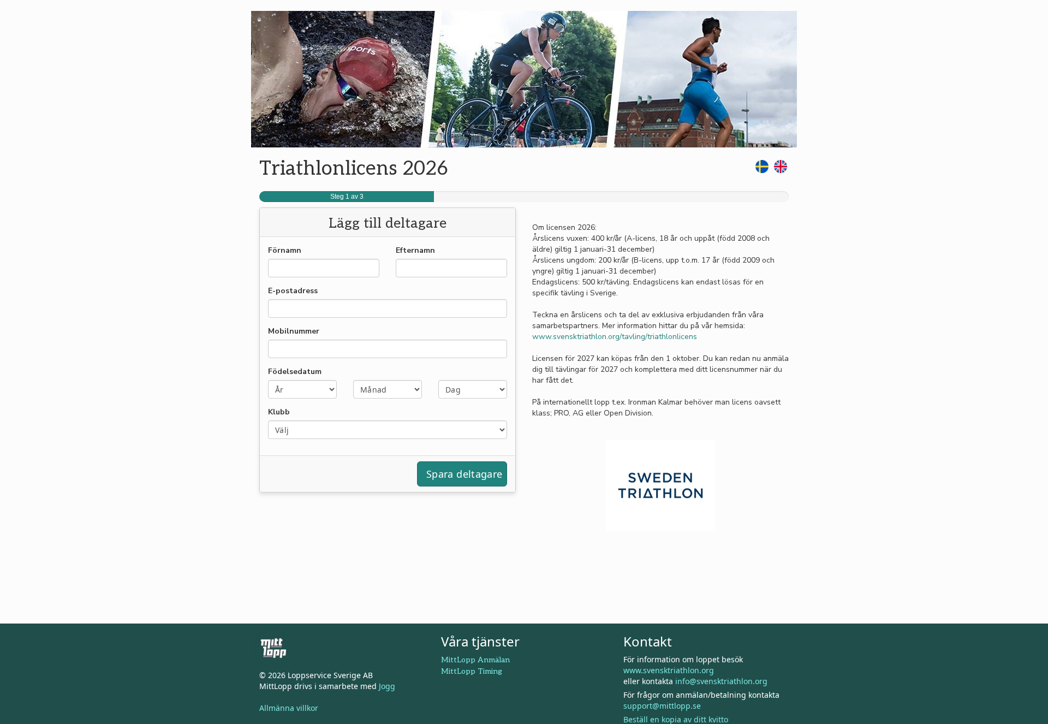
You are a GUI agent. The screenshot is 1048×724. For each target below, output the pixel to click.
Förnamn (284, 250)
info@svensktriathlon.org (721, 681)
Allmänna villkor (288, 708)
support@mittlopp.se (662, 706)
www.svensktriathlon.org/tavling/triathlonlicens (614, 336)
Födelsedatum (294, 371)
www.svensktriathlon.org (668, 670)
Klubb (279, 412)
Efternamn (415, 250)
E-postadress (293, 291)
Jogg (387, 686)
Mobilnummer (293, 331)
